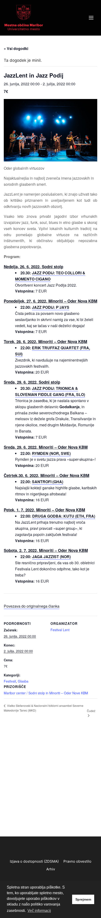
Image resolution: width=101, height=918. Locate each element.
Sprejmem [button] (83, 899)
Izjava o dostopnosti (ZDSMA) (34, 861)
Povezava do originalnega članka (31, 606)
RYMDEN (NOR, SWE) (51, 453)
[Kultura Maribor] (24, 17)
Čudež (91, 711)
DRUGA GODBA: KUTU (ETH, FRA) (63, 516)
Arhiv (50, 869)
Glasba (23, 681)
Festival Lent (60, 629)
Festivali (10, 681)
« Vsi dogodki (16, 48)
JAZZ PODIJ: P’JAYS (50, 307)
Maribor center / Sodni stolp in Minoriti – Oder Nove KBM (46, 693)
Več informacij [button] (39, 911)
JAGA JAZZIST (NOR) (51, 556)
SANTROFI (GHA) (47, 481)
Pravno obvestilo (77, 861)
